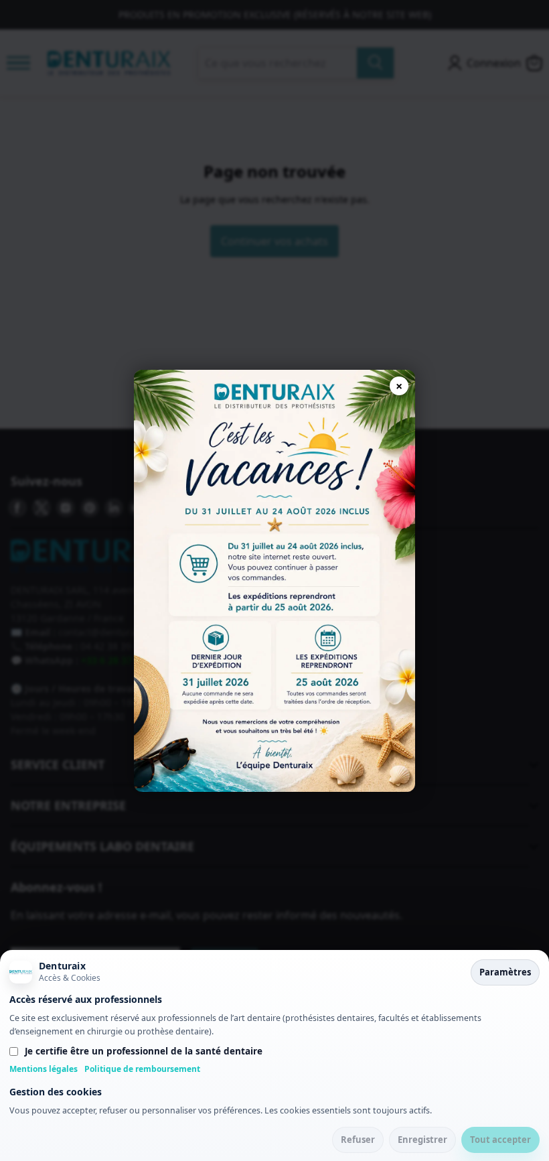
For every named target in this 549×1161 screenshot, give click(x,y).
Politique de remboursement (142, 1069)
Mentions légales (43, 1069)
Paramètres (505, 972)
